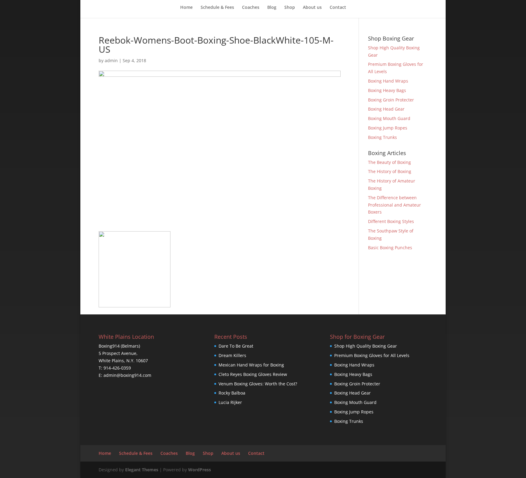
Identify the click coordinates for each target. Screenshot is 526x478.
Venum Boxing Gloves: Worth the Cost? (258, 384)
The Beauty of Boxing (389, 162)
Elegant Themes (141, 470)
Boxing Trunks (382, 137)
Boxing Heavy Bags (387, 90)
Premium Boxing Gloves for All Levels (371, 355)
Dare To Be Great (236, 346)
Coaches (250, 7)
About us (312, 7)
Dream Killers (232, 355)
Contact (338, 7)
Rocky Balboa (232, 393)
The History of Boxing (389, 171)
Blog (271, 7)
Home (186, 7)
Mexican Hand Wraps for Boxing (251, 365)
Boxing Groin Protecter (391, 100)
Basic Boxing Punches (390, 247)
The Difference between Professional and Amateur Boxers (394, 205)
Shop (289, 7)
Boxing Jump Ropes (387, 128)
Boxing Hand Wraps (388, 81)
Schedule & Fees (217, 7)
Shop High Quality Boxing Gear (365, 346)
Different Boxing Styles (391, 221)
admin (111, 60)
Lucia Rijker (230, 402)
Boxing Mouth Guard (389, 118)
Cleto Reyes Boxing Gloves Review (253, 374)
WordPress (199, 470)
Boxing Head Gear (386, 109)
